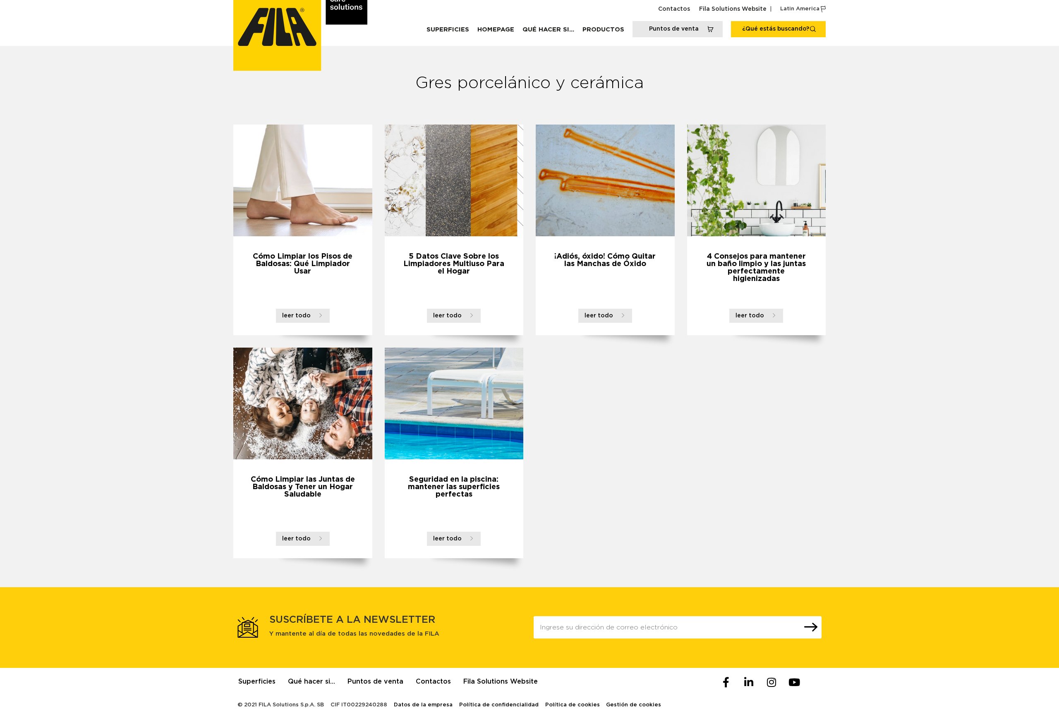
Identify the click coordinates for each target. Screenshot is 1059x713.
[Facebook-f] (726, 682)
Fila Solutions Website (733, 9)
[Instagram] (771, 682)
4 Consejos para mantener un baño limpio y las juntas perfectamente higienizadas (756, 268)
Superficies (447, 29)
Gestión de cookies (633, 705)
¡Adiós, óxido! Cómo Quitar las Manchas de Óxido (605, 260)
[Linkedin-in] (748, 682)
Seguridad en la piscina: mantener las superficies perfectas (454, 487)
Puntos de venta (375, 681)
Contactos (674, 9)
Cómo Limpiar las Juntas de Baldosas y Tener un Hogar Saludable (303, 487)
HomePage (495, 29)
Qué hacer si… (548, 29)
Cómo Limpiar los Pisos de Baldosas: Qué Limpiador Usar (302, 264)
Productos (603, 29)
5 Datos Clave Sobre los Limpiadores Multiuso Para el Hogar (453, 264)
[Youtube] (794, 682)
